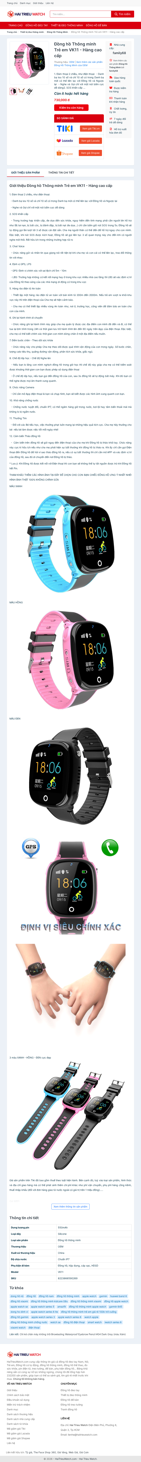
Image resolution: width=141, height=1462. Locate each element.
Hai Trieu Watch (88, 1458)
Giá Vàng (62, 1452)
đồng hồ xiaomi (19, 1301)
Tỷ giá (28, 1452)
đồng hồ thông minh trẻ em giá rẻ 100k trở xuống (88, 1311)
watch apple (91, 1317)
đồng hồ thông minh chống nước (29, 1322)
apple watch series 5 (42, 1306)
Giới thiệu (38, 3)
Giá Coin (84, 1452)
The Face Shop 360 (45, 1452)
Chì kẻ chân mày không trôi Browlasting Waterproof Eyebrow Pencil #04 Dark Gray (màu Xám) (73, 1334)
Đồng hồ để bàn (96, 25)
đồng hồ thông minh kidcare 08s (49, 1301)
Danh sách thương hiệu (20, 1414)
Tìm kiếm (124, 14)
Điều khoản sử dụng (18, 1399)
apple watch (89, 1296)
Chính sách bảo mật (18, 1395)
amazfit (61, 1306)
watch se (55, 1322)
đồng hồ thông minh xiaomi (86, 1301)
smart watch (95, 1322)
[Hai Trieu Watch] (24, 1354)
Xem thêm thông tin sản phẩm (70, 1206)
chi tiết (61, 172)
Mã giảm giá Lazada (18, 1433)
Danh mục (25, 3)
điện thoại (34, 1327)
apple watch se (19, 1306)
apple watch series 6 (69, 1317)
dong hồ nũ (17, 1296)
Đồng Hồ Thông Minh (57, 32)
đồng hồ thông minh (68, 1296)
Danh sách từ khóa (17, 1423)
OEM (71, 62)
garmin (103, 1296)
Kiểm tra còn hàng (71, 107)
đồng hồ (31, 1296)
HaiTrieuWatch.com (66, 1458)
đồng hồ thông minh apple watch (87, 1306)
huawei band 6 (118, 1296)
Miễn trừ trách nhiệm (18, 1404)
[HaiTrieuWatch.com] (26, 14)
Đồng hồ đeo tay (37, 25)
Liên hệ (50, 3)
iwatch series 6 (113, 1322)
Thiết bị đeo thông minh (67, 25)
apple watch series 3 (43, 1317)
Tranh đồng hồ (69, 1409)
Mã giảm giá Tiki (16, 1428)
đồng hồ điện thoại (74, 1322)
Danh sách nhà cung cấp (21, 1419)
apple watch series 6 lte (44, 1311)
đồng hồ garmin (19, 1317)
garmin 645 (115, 1306)
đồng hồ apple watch (116, 1301)
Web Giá (73, 1452)
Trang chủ (12, 3)
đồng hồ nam (46, 1296)
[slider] (13, 91)
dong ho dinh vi (19, 1311)
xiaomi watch (18, 1327)
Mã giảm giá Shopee (18, 1438)
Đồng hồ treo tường (72, 1404)
